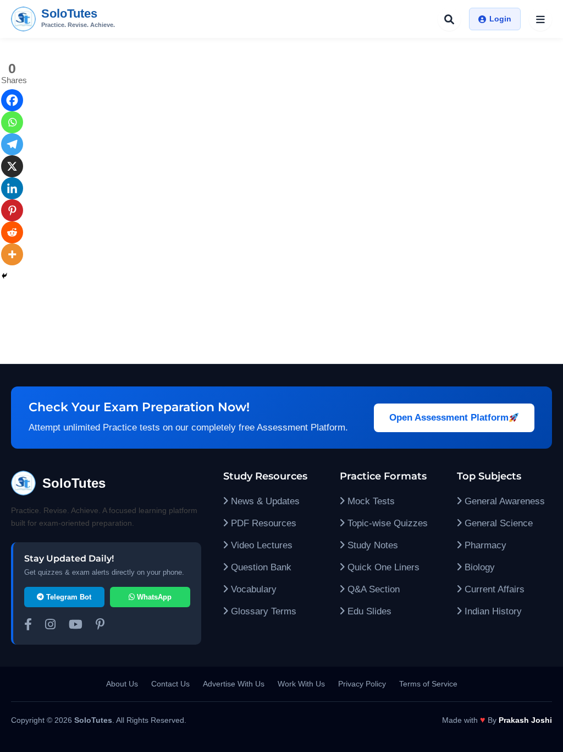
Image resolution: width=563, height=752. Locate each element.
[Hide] (4, 275)
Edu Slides (368, 611)
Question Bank (259, 567)
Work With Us (301, 683)
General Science (497, 523)
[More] (12, 254)
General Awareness (503, 501)
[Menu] (540, 19)
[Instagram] (50, 626)
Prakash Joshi (525, 720)
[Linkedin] (12, 188)
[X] (12, 166)
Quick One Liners (382, 567)
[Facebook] (12, 100)
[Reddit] (12, 232)
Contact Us (170, 683)
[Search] (449, 19)
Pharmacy (484, 545)
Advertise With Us (233, 683)
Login (500, 18)
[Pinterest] (12, 210)
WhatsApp (153, 597)
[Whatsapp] (12, 122)
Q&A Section (372, 589)
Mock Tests (370, 501)
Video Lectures (260, 545)
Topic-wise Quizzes (386, 523)
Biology (478, 567)
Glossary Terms (262, 611)
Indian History (492, 611)
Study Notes (371, 545)
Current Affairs (493, 589)
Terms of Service (428, 683)
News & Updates (264, 501)
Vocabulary (252, 589)
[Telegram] (12, 144)
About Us (122, 683)
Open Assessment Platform (449, 417)
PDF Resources (262, 523)
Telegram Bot (67, 597)
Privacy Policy (362, 683)
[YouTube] (75, 626)
